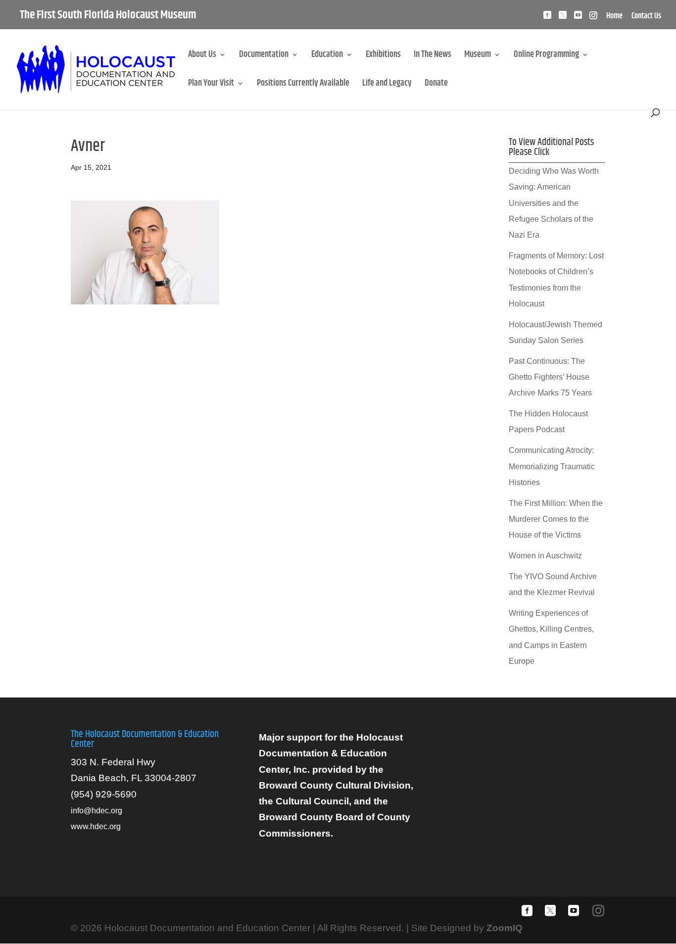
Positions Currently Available (303, 85)
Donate (436, 85)
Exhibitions (383, 56)
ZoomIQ (504, 928)
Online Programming (546, 56)
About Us (202, 56)
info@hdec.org (96, 810)
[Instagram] (593, 18)
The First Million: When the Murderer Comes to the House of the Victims (556, 519)
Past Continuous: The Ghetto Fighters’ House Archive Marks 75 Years (550, 377)
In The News (432, 56)
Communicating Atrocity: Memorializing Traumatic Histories (552, 466)
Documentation (264, 56)
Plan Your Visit (211, 85)
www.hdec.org (96, 826)
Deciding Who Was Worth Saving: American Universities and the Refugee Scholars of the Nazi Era (554, 203)
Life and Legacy (387, 85)
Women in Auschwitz (545, 555)
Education (327, 56)
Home (614, 17)
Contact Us (646, 17)
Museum (477, 56)
